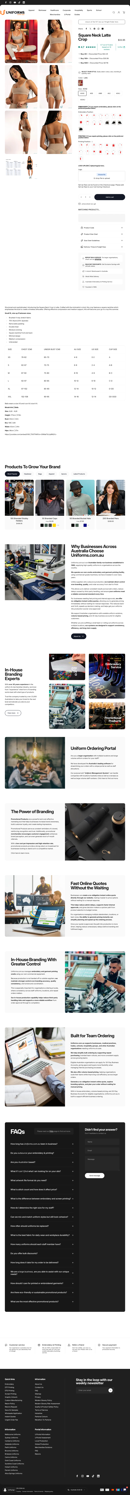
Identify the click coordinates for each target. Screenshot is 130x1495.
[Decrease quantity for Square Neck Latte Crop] (80, 197)
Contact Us (39, 1387)
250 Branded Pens (111, 518)
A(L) (109, 93)
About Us (38, 1384)
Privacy (38, 1397)
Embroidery (9, 1384)
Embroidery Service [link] (113, 665)
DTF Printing (9, 1387)
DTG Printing (9, 1391)
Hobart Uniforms (11, 1467)
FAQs (51, 1131)
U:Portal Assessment (42, 1438)
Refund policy (17, 1491)
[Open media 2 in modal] (56, 41)
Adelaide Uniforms (12, 1444)
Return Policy (10, 1404)
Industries (38, 1413)
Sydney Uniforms (11, 1438)
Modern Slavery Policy (43, 1400)
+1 (88, 525)
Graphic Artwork (11, 1397)
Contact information (27, 1491)
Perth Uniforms (10, 1447)
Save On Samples (11, 1410)
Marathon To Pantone (43, 1420)
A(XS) (82, 93)
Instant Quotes (10, 1417)
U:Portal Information (42, 1434)
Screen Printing (10, 1394)
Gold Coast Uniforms (13, 1460)
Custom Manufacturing (13, 1400)
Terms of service (38, 1491)
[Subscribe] (110, 1390)
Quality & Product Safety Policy (46, 1407)
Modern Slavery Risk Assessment (47, 1404)
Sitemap (38, 1394)
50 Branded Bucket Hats (80, 518)
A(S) (91, 93)
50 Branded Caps (49, 518)
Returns (38, 1454)
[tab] (12, 474)
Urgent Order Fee (11, 1420)
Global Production (42, 1444)
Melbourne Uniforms (12, 1434)
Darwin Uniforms (11, 1470)
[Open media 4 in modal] (56, 86)
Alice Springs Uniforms (13, 1473)
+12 (58, 525)
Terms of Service (41, 1410)
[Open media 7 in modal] (21, 167)
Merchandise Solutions (43, 1447)
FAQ (36, 1391)
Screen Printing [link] (58, 721)
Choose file (101, 174)
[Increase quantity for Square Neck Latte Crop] (90, 197)
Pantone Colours (41, 1417)
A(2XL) (82, 99)
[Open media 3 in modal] (21, 86)
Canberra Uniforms (12, 1441)
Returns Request (11, 1407)
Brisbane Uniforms (12, 1454)
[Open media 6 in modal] (56, 132)
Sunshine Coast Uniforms (14, 1464)
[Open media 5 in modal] (21, 132)
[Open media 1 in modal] (21, 41)
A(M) (100, 93)
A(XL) (118, 93)
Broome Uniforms (11, 1451)
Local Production (41, 1441)
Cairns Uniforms (11, 1457)
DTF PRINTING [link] (71, 671)
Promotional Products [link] (113, 719)
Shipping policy (49, 1491)
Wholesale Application (13, 1413)
